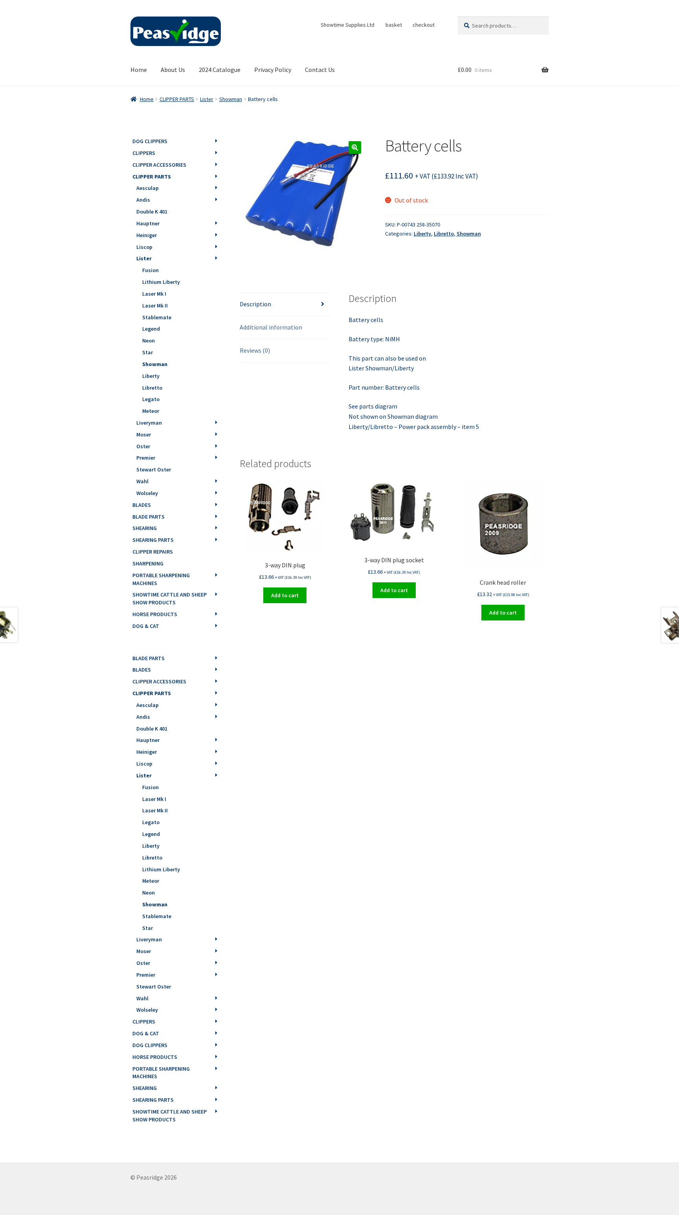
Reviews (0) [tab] (255, 350)
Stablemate (156, 317)
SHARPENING (147, 563)
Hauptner (148, 223)
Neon (148, 340)
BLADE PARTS (148, 516)
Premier (145, 457)
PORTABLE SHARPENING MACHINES (161, 579)
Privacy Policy (272, 70)
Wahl (142, 481)
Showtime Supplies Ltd (347, 24)
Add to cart (285, 595)
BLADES (141, 504)
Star (147, 352)
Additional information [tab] (271, 327)
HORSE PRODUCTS (154, 614)
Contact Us (320, 70)
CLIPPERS (143, 152)
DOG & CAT (145, 626)
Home (138, 70)
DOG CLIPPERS (149, 141)
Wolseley (147, 493)
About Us (173, 70)
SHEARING (144, 528)
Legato (151, 399)
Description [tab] (255, 304)
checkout (424, 24)
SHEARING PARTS (153, 539)
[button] (355, 147)
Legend (151, 328)
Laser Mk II (155, 305)
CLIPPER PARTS (177, 99)
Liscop (144, 246)
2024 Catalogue (219, 70)
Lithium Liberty (161, 281)
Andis (143, 199)
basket (393, 24)
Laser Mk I (154, 293)
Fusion (150, 270)
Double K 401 (151, 211)
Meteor (150, 410)
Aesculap (147, 187)
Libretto (444, 233)
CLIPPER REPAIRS (152, 551)
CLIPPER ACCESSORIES (159, 164)
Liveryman (149, 422)
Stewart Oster (153, 469)
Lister (206, 99)
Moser (143, 434)
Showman (230, 99)
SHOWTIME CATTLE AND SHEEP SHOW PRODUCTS (169, 598)
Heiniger (146, 235)
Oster (143, 446)
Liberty (422, 233)
